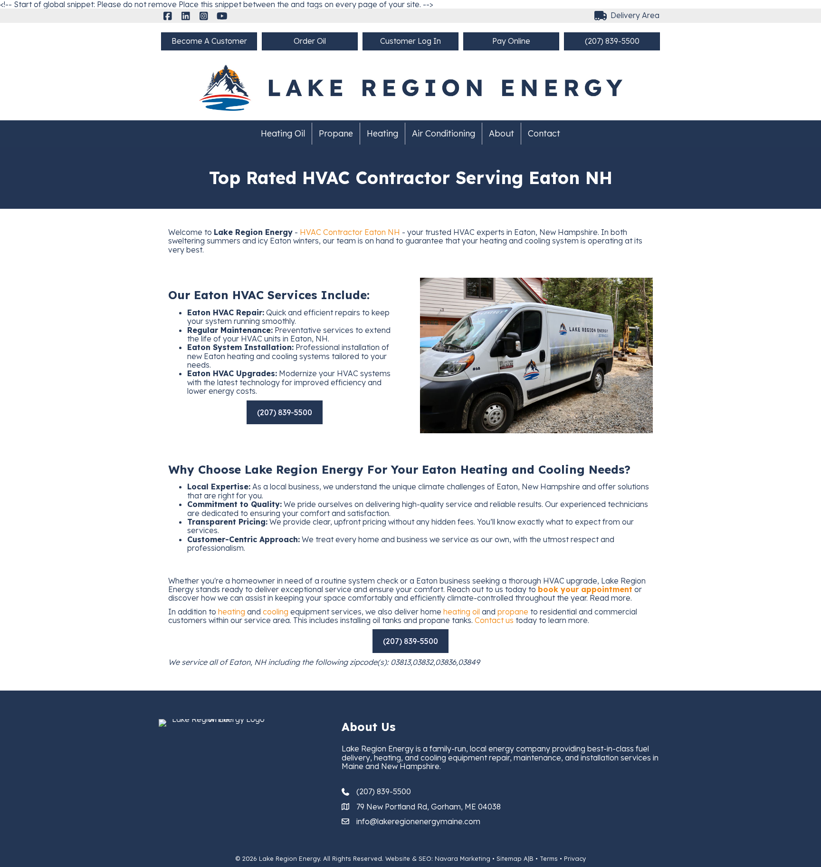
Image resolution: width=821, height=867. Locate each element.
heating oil (461, 611)
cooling (275, 611)
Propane (336, 133)
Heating (382, 133)
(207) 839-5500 (383, 791)
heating (231, 611)
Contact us (494, 620)
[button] (167, 16)
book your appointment (585, 589)
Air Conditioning (443, 133)
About (501, 133)
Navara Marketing (462, 858)
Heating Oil (283, 133)
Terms (549, 858)
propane (512, 611)
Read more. (611, 598)
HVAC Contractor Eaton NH (350, 232)
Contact (544, 133)
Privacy (575, 858)
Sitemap (509, 858)
